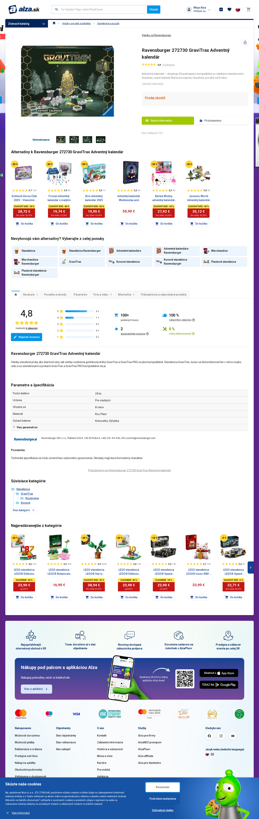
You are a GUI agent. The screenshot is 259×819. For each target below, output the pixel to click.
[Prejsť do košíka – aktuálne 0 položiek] (248, 9)
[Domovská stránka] (54, 23)
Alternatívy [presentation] (126, 294)
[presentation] (16, 294)
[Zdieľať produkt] (245, 42)
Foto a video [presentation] (102, 294)
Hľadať (153, 9)
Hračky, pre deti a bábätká (76, 23)
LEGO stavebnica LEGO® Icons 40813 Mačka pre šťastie (198, 572)
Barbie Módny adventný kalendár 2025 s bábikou (163, 198)
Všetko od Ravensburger (156, 35)
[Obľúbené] (229, 9)
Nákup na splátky (25, 762)
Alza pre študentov (149, 762)
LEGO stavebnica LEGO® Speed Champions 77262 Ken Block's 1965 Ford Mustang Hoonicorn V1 (163, 572)
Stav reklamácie (66, 742)
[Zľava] (14, 164)
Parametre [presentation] (80, 294)
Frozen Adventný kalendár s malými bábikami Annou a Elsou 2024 (59, 198)
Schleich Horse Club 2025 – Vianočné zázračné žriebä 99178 (24, 198)
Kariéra (101, 762)
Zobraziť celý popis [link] (152, 83)
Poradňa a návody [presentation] (55, 294)
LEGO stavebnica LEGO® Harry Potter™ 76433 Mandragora (94, 572)
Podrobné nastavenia (162, 798)
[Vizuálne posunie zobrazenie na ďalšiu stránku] (251, 567)
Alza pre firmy (146, 735)
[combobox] (99, 9)
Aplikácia (102, 776)
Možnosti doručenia (27, 735)
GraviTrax (27, 493)
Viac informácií (21, 812)
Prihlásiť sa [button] (200, 11)
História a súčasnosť (110, 749)
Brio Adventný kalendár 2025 (94, 198)
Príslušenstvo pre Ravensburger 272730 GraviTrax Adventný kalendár (129, 470)
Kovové (25, 502)
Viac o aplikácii (33, 688)
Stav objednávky (66, 735)
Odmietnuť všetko (162, 810)
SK (212, 754)
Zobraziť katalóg (18, 23)
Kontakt (101, 735)
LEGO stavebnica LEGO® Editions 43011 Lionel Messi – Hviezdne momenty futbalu (129, 572)
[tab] (16, 294)
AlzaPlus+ (144, 749)
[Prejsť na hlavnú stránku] (24, 9)
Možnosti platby (24, 742)
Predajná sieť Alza (26, 756)
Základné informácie (110, 742)
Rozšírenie (32, 498)
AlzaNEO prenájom (150, 742)
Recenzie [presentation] (30, 294)
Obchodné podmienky (28, 769)
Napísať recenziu (29, 337)
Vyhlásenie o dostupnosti (30, 776)
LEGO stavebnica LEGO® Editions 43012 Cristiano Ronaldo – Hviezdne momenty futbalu (24, 572)
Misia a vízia (104, 756)
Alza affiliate (145, 756)
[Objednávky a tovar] (221, 9)
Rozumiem (163, 787)
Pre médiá (103, 769)
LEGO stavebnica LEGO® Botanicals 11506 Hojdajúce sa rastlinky (59, 572)
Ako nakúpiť (63, 749)
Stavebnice (23, 489)
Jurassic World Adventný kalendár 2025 (198, 198)
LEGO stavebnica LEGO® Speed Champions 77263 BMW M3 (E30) (233, 572)
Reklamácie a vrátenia (28, 749)
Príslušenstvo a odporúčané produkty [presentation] (164, 294)
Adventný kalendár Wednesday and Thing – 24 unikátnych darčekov (128, 198)
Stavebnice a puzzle (108, 23)
